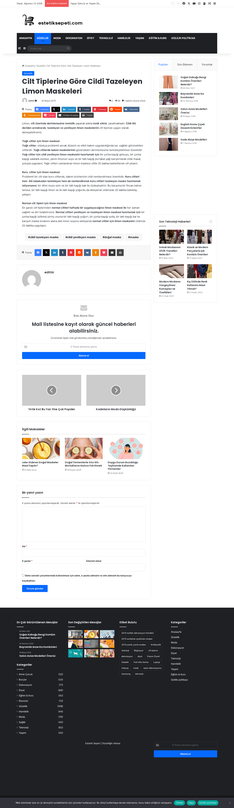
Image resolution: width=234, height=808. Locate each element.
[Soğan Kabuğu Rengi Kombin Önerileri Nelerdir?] (168, 82)
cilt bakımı (153, 650)
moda (136, 668)
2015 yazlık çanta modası (133, 644)
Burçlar (23, 679)
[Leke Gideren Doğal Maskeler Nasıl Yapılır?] (41, 448)
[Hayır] (229, 803)
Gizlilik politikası (183, 38)
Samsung (125, 674)
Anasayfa (25, 38)
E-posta (27, 561)
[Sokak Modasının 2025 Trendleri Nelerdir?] (171, 237)
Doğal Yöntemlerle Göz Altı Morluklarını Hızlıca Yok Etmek (83, 464)
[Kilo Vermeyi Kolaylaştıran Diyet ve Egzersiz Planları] (75, 644)
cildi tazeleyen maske (44, 237)
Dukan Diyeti (153, 656)
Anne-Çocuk (26, 674)
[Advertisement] (185, 185)
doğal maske (112, 237)
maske (134, 237)
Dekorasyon (74, 38)
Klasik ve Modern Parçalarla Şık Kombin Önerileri (197, 251)
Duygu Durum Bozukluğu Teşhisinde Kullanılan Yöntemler (123, 466)
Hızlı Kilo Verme (141, 662)
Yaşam (139, 38)
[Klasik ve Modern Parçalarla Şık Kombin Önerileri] (199, 237)
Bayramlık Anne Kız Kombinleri (192, 95)
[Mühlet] (50, 20)
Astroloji (125, 650)
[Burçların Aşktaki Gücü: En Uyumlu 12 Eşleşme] (75, 653)
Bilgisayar (138, 650)
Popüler (163, 64)
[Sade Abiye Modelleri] (168, 144)
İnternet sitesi (93, 561)
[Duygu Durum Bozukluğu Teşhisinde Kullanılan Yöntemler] (126, 448)
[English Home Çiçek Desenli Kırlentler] (168, 129)
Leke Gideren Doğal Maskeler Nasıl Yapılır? (40, 464)
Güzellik (43, 38)
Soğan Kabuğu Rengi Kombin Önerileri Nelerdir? (193, 81)
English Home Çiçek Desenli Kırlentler (193, 126)
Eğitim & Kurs (158, 38)
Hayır (191, 802)
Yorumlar (207, 64)
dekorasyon (127, 656)
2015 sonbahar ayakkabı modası (136, 639)
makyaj (124, 668)
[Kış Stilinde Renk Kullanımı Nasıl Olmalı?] (199, 271)
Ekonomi (23, 700)
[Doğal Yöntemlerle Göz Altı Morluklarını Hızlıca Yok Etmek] (84, 448)
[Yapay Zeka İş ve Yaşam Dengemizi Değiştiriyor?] (107, 634)
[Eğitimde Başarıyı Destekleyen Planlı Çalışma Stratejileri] (91, 644)
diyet (140, 656)
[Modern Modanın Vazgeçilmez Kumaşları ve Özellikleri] (171, 271)
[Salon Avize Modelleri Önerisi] (168, 113)
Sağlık (22, 722)
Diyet (90, 38)
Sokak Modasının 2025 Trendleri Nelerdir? (170, 251)
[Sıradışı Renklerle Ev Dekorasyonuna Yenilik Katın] (91, 653)
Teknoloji (106, 38)
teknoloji (139, 674)
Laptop (156, 662)
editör (31, 100)
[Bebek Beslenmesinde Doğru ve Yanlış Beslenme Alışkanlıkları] (107, 644)
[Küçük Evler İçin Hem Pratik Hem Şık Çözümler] (75, 634)
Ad (24, 546)
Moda (57, 38)
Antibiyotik (156, 644)
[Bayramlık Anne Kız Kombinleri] (168, 98)
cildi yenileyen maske (81, 237)
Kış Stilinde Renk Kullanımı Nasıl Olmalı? (197, 285)
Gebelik (125, 662)
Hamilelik (124, 38)
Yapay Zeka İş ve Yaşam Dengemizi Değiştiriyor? (96, 3)
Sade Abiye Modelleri (194, 139)
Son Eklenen (185, 64)
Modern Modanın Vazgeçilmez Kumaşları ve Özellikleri (170, 287)
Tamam (179, 802)
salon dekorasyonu (152, 668)
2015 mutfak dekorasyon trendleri (137, 633)
